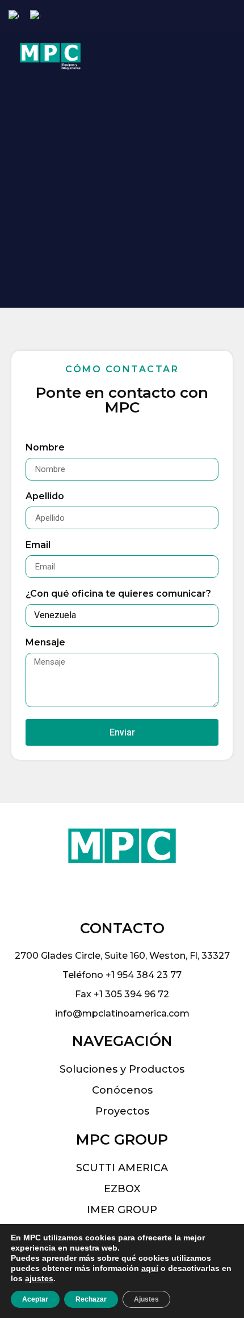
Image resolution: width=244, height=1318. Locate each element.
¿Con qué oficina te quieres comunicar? (118, 594)
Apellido (45, 496)
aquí (149, 1268)
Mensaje (45, 643)
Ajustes (146, 1299)
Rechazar (91, 1299)
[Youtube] (233, 16)
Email (38, 545)
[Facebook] (197, 16)
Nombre (45, 448)
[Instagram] (215, 16)
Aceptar (35, 1299)
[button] (205, 56)
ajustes (39, 1278)
